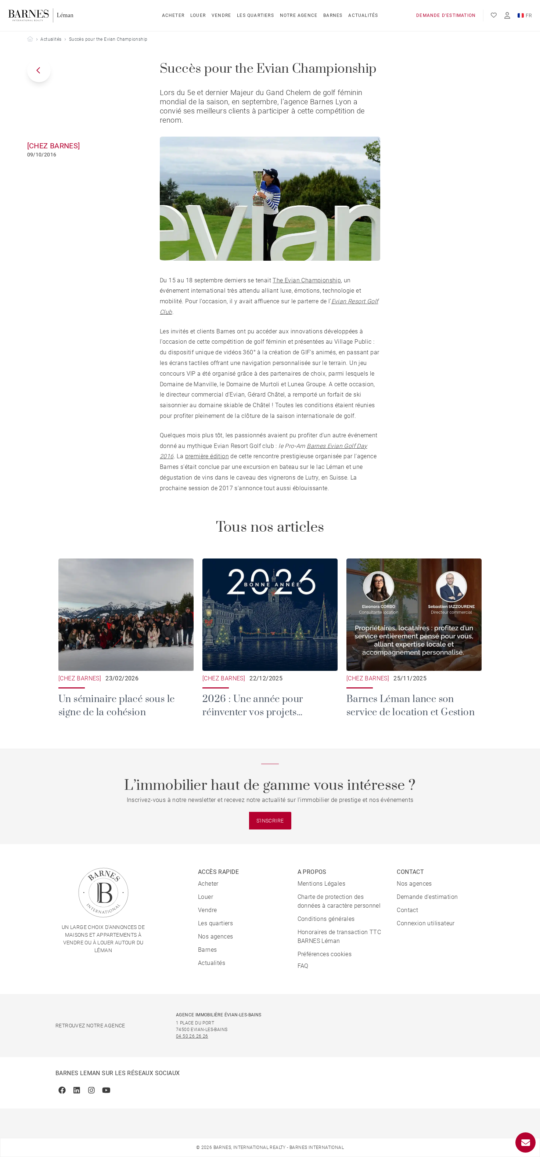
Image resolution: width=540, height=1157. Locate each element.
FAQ (303, 965)
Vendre (221, 15)
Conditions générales (326, 918)
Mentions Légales (321, 883)
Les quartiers (255, 15)
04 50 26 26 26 (192, 1036)
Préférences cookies (325, 954)
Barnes (332, 15)
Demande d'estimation (446, 15)
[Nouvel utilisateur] (507, 16)
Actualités (363, 15)
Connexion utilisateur (425, 923)
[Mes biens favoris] (494, 15)
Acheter (173, 15)
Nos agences (215, 936)
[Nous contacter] (525, 1142)
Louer (198, 15)
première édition (207, 456)
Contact (407, 910)
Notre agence (298, 15)
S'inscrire (270, 821)
